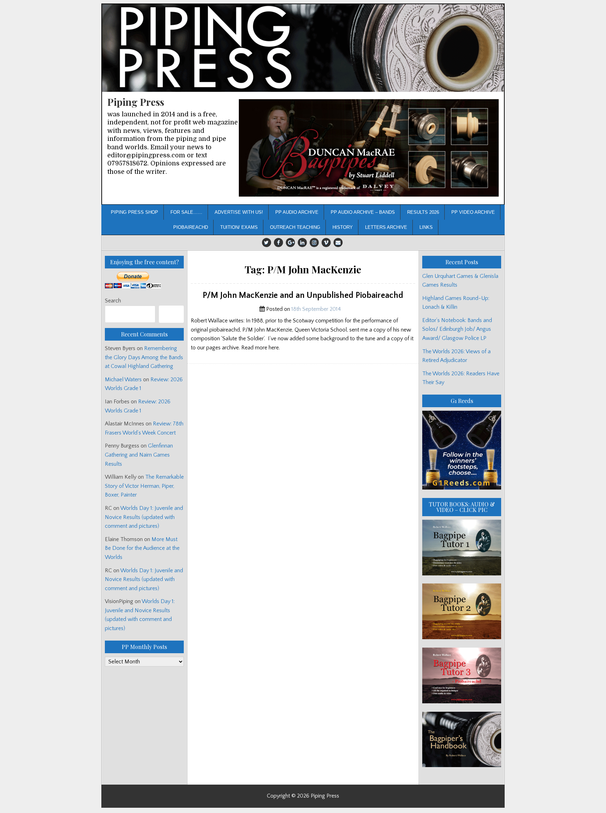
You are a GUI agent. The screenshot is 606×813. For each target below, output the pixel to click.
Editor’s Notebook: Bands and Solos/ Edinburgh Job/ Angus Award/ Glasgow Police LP (457, 329)
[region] (369, 148)
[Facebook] (278, 242)
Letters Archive (386, 227)
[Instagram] (314, 242)
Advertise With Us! (239, 212)
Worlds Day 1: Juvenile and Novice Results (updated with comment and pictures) (144, 517)
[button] (369, 148)
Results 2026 (423, 212)
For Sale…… (186, 212)
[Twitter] (266, 242)
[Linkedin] (302, 242)
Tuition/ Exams (239, 227)
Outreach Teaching (295, 227)
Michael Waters (123, 379)
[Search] (171, 314)
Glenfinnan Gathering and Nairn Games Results (139, 455)
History (342, 227)
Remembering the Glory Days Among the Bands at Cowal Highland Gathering (144, 357)
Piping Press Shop (134, 212)
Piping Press (135, 101)
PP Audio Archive (296, 212)
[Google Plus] (290, 242)
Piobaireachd (190, 227)
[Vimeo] (326, 242)
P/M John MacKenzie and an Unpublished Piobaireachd (303, 295)
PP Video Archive (473, 212)
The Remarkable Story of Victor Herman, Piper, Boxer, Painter (144, 486)
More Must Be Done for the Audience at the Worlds (142, 548)
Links (426, 227)
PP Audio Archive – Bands (363, 212)
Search (113, 301)
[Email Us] (338, 242)
